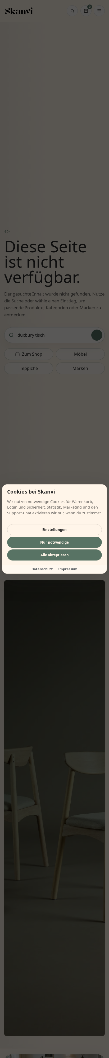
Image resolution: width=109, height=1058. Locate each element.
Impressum (68, 569)
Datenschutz (42, 569)
